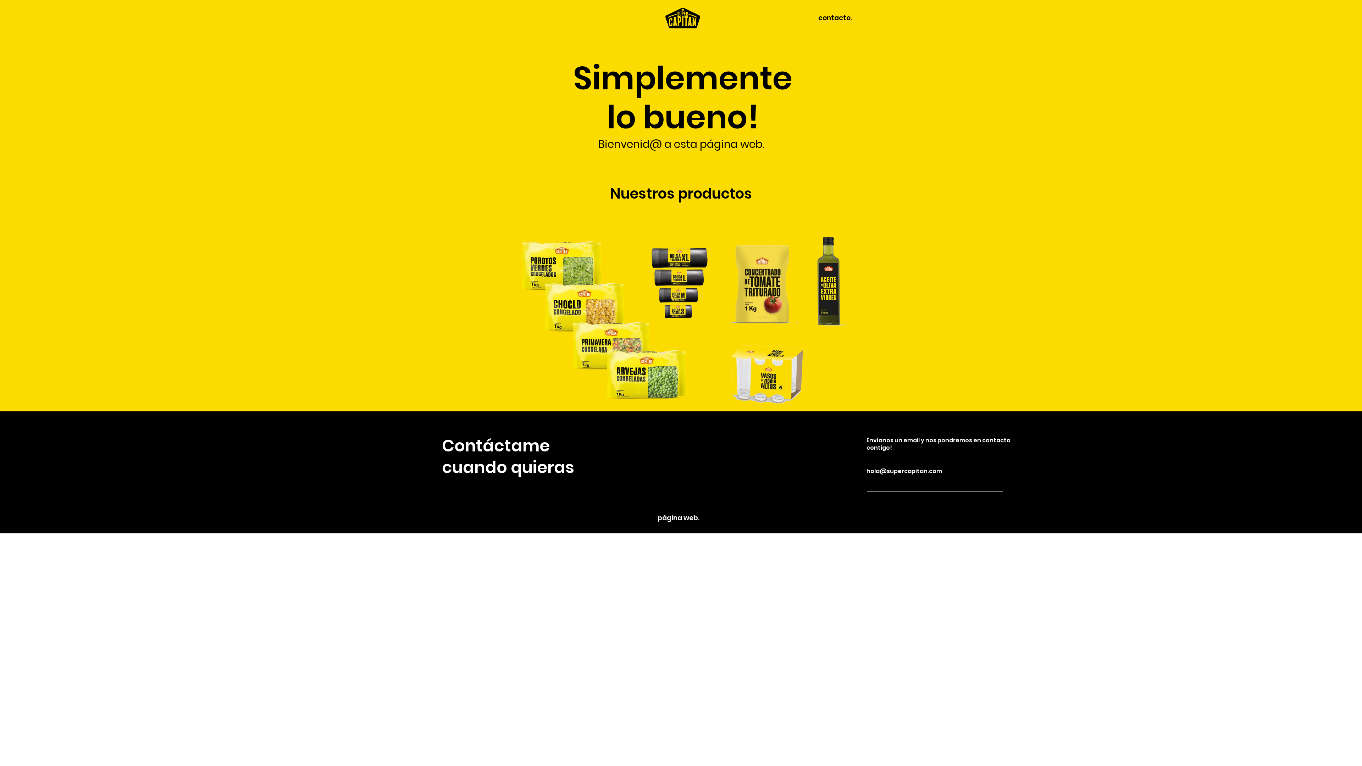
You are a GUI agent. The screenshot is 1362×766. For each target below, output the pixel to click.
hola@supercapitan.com (904, 471)
